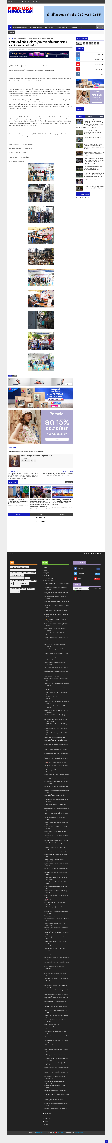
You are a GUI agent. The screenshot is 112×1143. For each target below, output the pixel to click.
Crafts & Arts (15, 572)
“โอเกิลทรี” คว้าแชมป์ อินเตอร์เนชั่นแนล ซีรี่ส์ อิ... (56, 852)
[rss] (31, 2)
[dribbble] (28, 2)
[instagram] (37, 2)
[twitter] (19, 2)
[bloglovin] (25, 2)
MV (11, 583)
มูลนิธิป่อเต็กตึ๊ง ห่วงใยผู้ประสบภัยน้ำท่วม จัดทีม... (56, 994)
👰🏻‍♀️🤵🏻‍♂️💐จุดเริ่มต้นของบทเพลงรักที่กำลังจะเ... (55, 762)
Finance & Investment (36, 27)
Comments (99, 116)
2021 (44, 1124)
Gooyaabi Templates (79, 1132)
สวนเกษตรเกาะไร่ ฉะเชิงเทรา (52, 1024)
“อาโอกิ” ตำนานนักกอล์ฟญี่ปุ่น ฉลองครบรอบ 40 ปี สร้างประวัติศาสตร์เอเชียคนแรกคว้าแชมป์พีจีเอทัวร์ (94, 175)
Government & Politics (17, 580)
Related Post (13, 482)
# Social (15, 375)
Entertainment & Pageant (28, 572)
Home (10, 38)
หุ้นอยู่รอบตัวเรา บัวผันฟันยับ (51, 676)
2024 (44, 570)
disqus (40, 514)
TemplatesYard (61, 1132)
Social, (35, 49)
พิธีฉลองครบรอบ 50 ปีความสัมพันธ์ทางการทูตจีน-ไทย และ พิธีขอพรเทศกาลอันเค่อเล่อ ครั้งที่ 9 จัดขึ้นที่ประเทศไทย (62, 502)
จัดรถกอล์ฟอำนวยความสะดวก (92, 137)
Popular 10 (81, 116)
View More (69, 482)
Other (83, 27)
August (47, 1118)
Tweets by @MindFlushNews (83, 198)
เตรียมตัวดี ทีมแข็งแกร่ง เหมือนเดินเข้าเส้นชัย (55, 779)
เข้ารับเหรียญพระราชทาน (91, 180)
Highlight (90, 116)
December (48, 578)
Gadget (27, 578)
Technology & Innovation (18, 588)
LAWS (27, 580)
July (46, 1121)
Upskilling (31, 588)
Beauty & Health (50, 27)
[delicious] (40, 2)
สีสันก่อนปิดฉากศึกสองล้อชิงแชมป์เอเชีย (54, 737)
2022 (44, 575)
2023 (44, 573)
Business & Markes (16, 570)
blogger (18, 514)
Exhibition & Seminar (17, 575)
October (47, 1113)
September (48, 1116)
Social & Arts (75, 27)
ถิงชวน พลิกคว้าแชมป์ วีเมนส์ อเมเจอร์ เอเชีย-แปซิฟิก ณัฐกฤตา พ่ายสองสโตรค (92, 132)
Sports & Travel (62, 27)
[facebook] (17, 2)
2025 (44, 567)
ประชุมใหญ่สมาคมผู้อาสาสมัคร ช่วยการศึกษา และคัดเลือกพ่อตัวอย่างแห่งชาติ (94, 154)
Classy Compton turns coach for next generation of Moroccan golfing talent (93, 168)
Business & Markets (19, 27)
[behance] (34, 2)
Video (12, 591)
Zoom (17, 591)
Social (14, 38)
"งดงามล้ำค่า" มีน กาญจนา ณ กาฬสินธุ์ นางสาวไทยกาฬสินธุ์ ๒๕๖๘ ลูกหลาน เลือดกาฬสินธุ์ (18, 501)
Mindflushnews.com (41, 1132)
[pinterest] (22, 2)
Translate (78, 590)
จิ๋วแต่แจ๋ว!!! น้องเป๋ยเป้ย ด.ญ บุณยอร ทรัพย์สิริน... (56, 840)
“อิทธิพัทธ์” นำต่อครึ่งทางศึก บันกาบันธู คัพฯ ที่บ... (56, 637)
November (48, 580)
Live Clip (33, 580)
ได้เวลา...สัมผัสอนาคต (49, 916)
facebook (62, 514)
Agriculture (14, 567)
